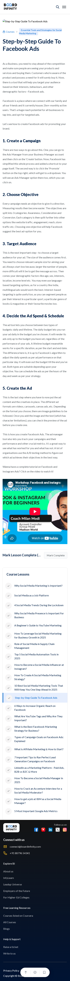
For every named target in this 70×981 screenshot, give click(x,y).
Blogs (6, 928)
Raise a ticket (10, 946)
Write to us (9, 953)
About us (8, 871)
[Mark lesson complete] (35, 972)
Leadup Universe (12, 884)
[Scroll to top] (25, 972)
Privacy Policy (11, 970)
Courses (10, 31)
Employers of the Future (16, 890)
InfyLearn (8, 877)
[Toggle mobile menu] (64, 7)
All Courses (9, 922)
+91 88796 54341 (20, 853)
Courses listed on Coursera (18, 915)
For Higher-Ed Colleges (16, 897)
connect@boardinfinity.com (25, 846)
